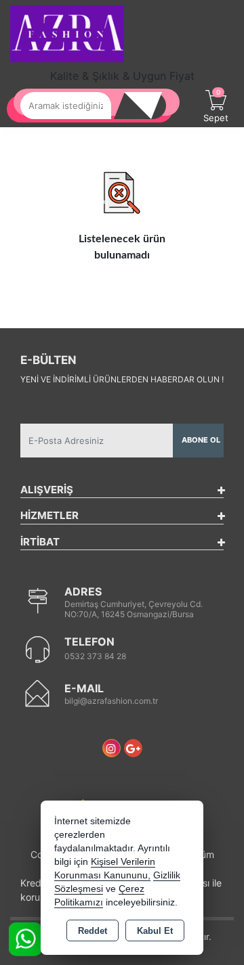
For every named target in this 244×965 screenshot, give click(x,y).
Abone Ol (201, 440)
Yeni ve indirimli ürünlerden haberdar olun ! (122, 379)
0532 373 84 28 (95, 656)
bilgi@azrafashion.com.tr (111, 701)
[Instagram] (111, 748)
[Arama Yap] (145, 105)
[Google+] (133, 748)
